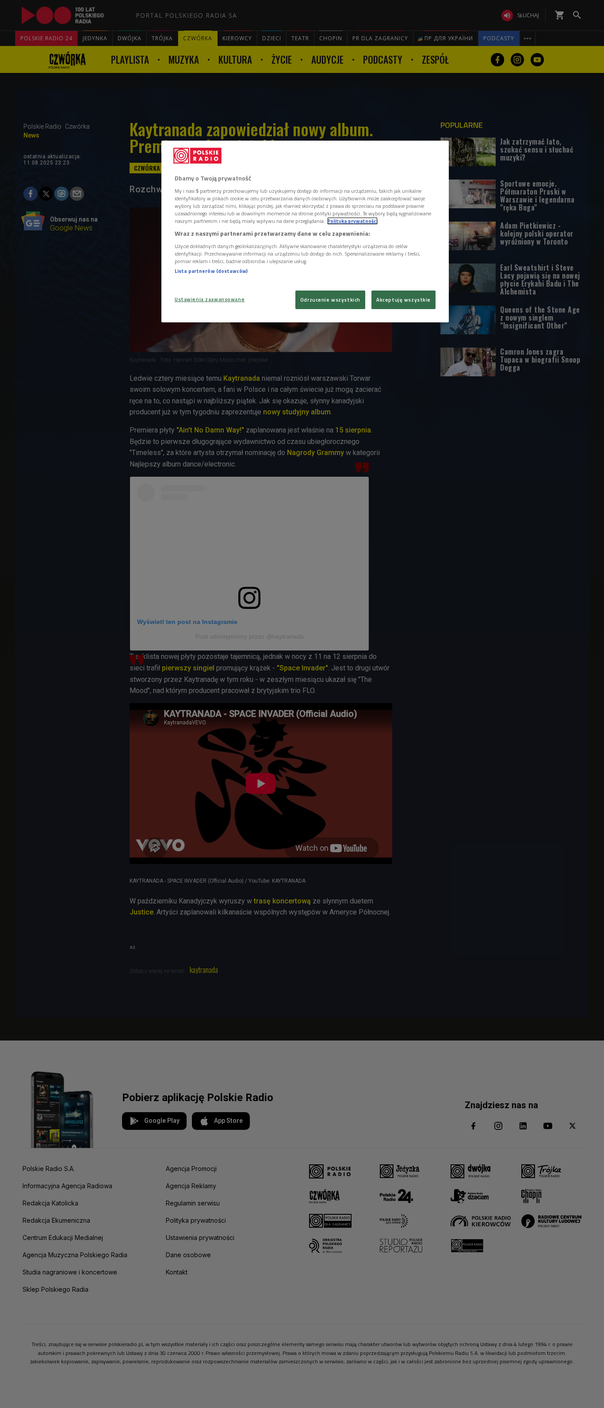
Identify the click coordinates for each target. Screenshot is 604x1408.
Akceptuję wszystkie (403, 299)
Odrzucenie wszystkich (330, 299)
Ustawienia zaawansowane (210, 299)
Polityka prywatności (352, 221)
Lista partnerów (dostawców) (211, 271)
